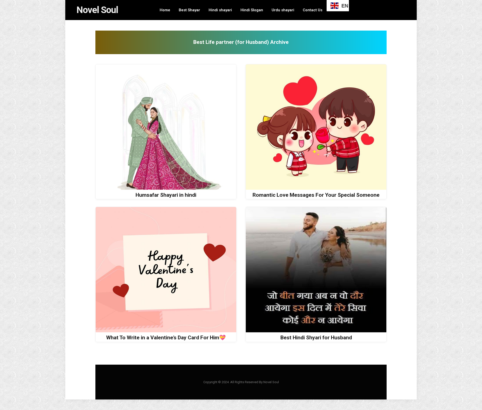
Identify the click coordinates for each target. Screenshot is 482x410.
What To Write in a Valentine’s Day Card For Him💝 (166, 338)
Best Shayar (189, 10)
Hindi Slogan (251, 10)
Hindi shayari (220, 10)
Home (165, 10)
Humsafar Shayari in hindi (166, 195)
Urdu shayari (283, 10)
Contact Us (312, 10)
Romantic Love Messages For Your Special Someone (316, 195)
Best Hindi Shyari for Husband (316, 338)
